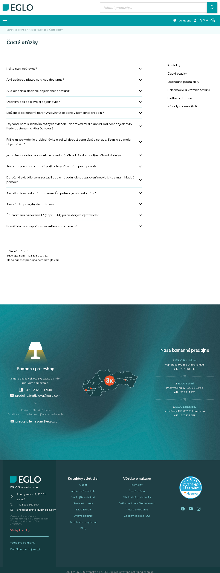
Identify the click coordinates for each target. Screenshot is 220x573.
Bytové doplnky (83, 515)
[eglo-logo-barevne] (18, 7)
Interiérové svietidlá (83, 491)
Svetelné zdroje (83, 503)
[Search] (212, 7)
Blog (83, 528)
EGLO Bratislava (186, 360)
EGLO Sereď (186, 383)
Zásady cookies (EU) (182, 106)
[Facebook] (183, 509)
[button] (4, 20)
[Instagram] (198, 509)
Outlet (83, 484)
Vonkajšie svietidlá (83, 497)
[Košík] (212, 20)
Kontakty (174, 65)
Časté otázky (177, 73)
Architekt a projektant (83, 522)
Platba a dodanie (180, 98)
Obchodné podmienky (183, 82)
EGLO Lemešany (185, 406)
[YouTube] (191, 509)
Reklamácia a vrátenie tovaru (189, 90)
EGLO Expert (83, 509)
